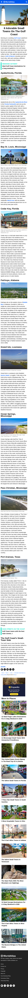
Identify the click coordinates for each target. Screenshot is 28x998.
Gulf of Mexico (10, 56)
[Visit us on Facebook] (5, 986)
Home (2, 964)
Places (15, 674)
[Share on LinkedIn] (13, 669)
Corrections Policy (5, 978)
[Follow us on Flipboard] (2, 986)
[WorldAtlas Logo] (9, 2)
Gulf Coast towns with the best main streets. (13, 632)
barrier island (5, 375)
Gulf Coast (17, 38)
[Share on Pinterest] (10, 669)
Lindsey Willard (4, 674)
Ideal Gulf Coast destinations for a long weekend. (13, 67)
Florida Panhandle (10, 104)
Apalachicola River (21, 102)
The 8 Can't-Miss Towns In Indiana (13, 840)
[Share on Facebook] (5, 669)
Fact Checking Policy (6, 975)
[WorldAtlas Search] (26, 2)
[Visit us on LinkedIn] (14, 986)
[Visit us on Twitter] (8, 986)
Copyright (3, 971)
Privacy (2, 968)
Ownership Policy (5, 980)
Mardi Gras (10, 200)
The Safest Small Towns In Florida (13, 780)
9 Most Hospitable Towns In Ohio (13, 821)
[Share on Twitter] (7, 669)
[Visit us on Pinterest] (11, 986)
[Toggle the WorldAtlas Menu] (1, 2)
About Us (3, 973)
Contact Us (3, 966)
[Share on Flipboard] (2, 669)
